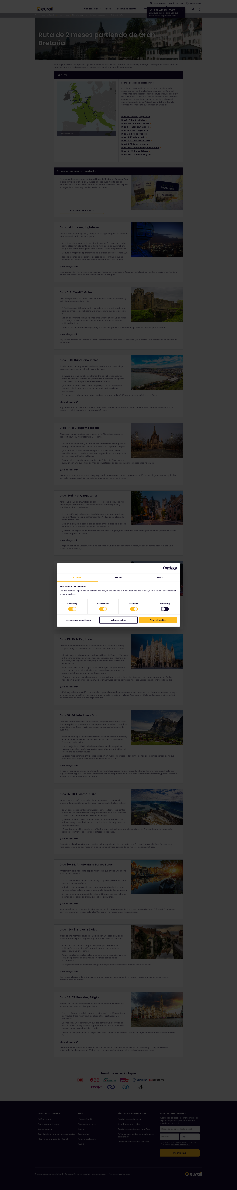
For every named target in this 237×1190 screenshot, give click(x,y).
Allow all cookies (158, 620)
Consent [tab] (77, 577)
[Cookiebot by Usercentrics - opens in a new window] (165, 568)
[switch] (103, 609)
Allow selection (118, 620)
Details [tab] (118, 577)
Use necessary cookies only (79, 620)
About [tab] (160, 577)
